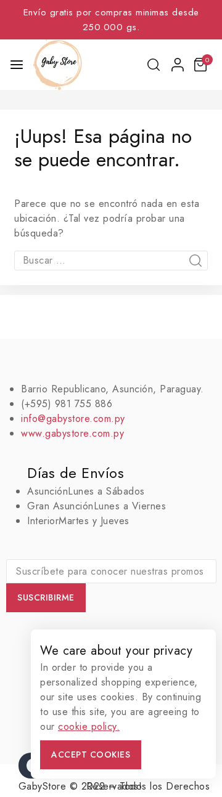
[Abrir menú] (16, 64)
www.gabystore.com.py (72, 433)
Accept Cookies (90, 754)
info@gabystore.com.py (73, 418)
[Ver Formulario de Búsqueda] (154, 65)
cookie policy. (89, 726)
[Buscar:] (111, 260)
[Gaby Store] (57, 64)
